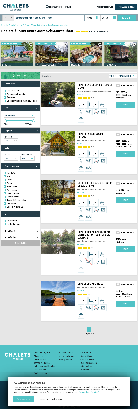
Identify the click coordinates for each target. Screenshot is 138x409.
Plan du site (38, 356)
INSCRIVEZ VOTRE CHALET (126, 7)
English (37, 373)
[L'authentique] (120, 57)
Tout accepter (24, 399)
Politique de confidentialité (44, 366)
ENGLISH (68, 7)
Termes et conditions (42, 363)
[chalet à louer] (16, 10)
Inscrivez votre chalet (67, 356)
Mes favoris (85, 369)
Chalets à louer (86, 356)
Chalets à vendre (87, 359)
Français (44, 373)
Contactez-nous (40, 359)
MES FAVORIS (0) (55, 7)
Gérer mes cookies (41, 369)
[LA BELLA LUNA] (51, 57)
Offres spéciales (86, 366)
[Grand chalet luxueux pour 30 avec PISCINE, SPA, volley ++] (86, 57)
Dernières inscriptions (88, 363)
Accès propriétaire (66, 359)
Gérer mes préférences (51, 399)
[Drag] (5, 120)
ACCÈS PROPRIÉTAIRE (105, 7)
